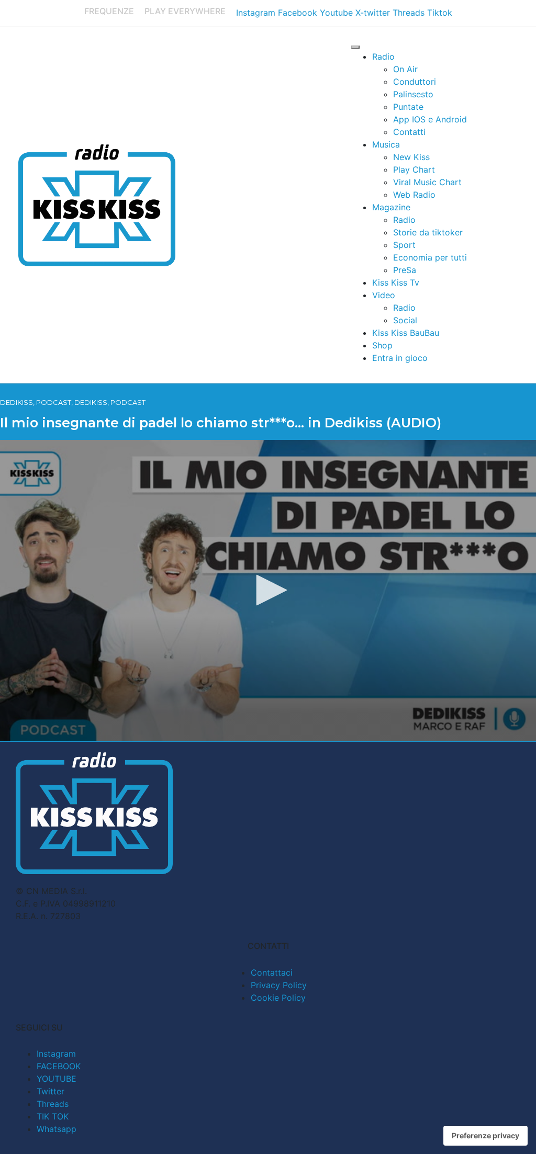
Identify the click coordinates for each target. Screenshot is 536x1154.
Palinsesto (413, 94)
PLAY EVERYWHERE (185, 11)
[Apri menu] (355, 47)
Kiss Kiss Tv (395, 282)
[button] (268, 590)
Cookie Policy (278, 997)
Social (405, 320)
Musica (386, 144)
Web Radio (414, 194)
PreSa (404, 270)
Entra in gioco (400, 358)
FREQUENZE (109, 11)
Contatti (409, 132)
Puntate (408, 106)
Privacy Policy (279, 985)
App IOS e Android (430, 119)
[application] (268, 590)
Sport (404, 245)
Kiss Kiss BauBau (405, 332)
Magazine (391, 207)
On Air (405, 69)
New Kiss (411, 157)
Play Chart (414, 169)
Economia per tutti (430, 257)
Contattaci (272, 972)
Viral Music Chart (427, 182)
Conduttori (414, 81)
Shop (382, 345)
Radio (383, 56)
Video (383, 295)
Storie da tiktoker (428, 232)
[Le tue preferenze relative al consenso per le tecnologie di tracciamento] (485, 1136)
